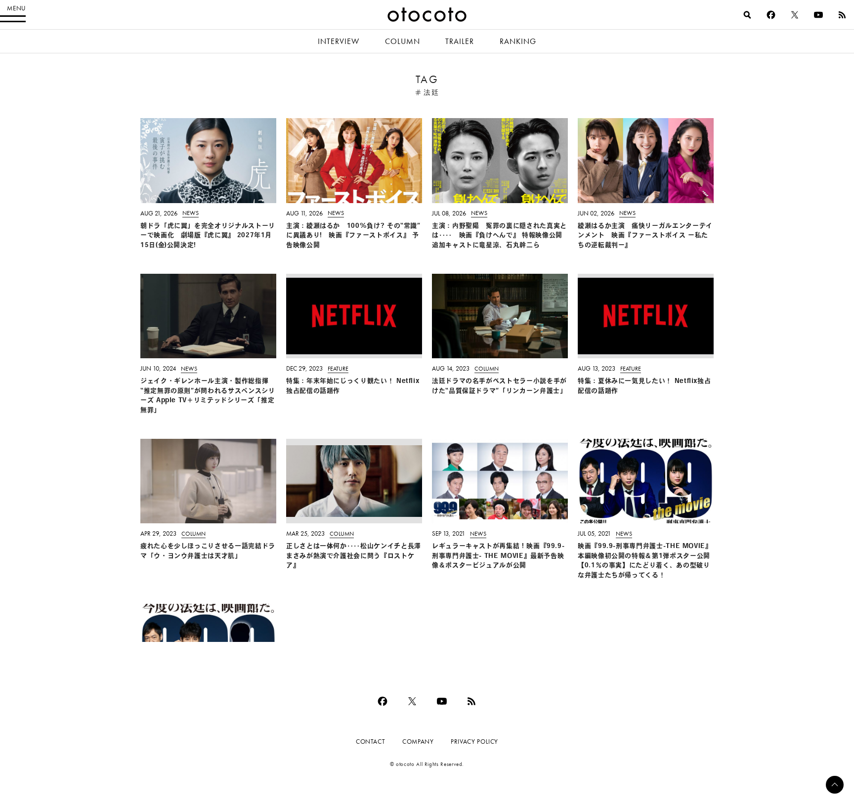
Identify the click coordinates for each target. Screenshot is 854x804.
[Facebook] (771, 15)
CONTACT (370, 741)
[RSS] (842, 15)
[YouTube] (818, 15)
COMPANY (417, 741)
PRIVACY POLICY (474, 741)
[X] (795, 15)
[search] (747, 15)
